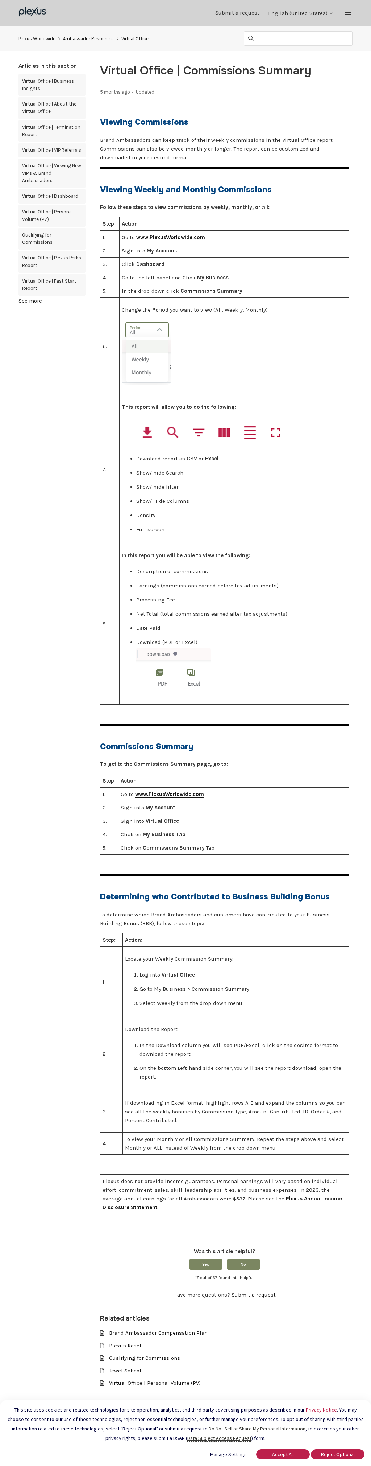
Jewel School (125, 1370)
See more (30, 300)
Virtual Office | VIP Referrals (51, 150)
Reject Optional (338, 1454)
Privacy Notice (321, 1410)
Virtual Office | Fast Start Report (49, 284)
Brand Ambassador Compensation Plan (158, 1333)
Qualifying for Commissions (37, 238)
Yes (205, 1264)
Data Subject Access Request (219, 1438)
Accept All (283, 1454)
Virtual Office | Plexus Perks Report (51, 261)
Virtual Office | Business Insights (48, 84)
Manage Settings (228, 1454)
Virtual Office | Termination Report (51, 130)
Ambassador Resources (88, 38)
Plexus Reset (125, 1345)
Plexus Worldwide (36, 38)
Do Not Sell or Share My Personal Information (257, 1428)
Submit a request (237, 12)
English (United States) (298, 13)
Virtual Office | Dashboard (50, 196)
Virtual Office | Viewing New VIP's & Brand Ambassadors (51, 173)
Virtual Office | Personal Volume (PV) (47, 215)
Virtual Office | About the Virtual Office (49, 107)
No (243, 1264)
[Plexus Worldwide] (33, 13)
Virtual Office (135, 38)
